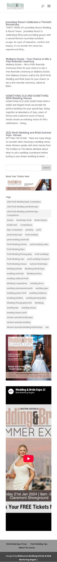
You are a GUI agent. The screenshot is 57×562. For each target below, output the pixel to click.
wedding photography (36, 298)
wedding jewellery (15, 298)
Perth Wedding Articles (17, 244)
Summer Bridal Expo (38, 264)
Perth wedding (31, 234)
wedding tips (13, 307)
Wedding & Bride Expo (35, 268)
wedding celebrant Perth (17, 278)
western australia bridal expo (20, 317)
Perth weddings (42, 254)
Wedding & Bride (14, 268)
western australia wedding (18, 322)
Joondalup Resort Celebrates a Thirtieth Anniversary (28, 23)
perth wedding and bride (18, 239)
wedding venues (29, 307)
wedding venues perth (17, 312)
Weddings (39, 303)
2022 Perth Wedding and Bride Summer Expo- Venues (28, 134)
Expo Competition (14, 229)
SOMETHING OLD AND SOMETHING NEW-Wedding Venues (27, 97)
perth (38, 229)
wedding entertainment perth (20, 288)
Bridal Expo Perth (24, 220)
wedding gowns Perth (16, 293)
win (47, 327)
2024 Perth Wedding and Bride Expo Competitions (22, 213)
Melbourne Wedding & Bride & (32, 556)
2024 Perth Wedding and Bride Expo (22, 206)
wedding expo (42, 288)
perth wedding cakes (39, 244)
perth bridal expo (14, 234)
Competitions (26, 225)
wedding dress (37, 283)
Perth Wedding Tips (15, 259)
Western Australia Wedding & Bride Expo (25, 327)
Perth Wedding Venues (17, 264)
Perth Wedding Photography (19, 254)
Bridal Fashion (41, 220)
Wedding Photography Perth (19, 303)
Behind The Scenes (27, 547)
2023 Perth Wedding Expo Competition (24, 201)
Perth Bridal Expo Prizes (16, 544)
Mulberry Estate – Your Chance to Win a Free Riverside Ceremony (28, 60)
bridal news (12, 225)
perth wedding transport (38, 259)
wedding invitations (38, 293)
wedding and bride (15, 273)
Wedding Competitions (17, 283)
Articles (10, 220)
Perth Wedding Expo (16, 249)
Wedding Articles (34, 273)
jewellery (29, 229)
